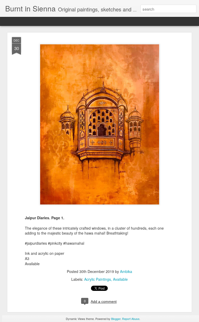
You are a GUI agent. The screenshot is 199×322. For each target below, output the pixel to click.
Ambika (126, 271)
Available (120, 279)
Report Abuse (130, 319)
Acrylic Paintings (97, 279)
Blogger (115, 319)
